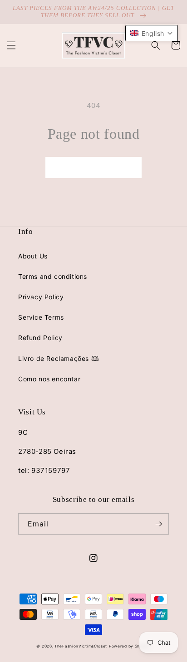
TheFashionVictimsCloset (80, 646)
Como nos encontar (49, 379)
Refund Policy (40, 337)
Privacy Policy (41, 297)
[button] (11, 45)
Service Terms (41, 317)
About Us (33, 256)
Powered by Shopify (130, 646)
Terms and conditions (52, 276)
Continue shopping (93, 167)
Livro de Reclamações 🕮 (58, 358)
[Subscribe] (158, 524)
